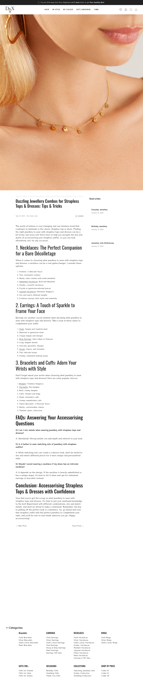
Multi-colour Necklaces (84, 643)
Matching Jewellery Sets (84, 671)
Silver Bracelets (25, 640)
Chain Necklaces (81, 653)
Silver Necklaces (81, 640)
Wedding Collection (82, 676)
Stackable (23, 387)
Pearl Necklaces (81, 655)
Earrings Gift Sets (54, 653)
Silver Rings (106, 640)
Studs (21, 329)
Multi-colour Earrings (55, 643)
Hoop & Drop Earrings (56, 648)
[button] (47, 9)
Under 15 (105, 673)
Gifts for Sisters (26, 676)
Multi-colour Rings (109, 643)
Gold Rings (106, 637)
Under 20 (105, 676)
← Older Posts (21, 526)
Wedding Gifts (52, 673)
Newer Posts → (78, 526)
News (25, 196)
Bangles (22, 384)
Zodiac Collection (81, 673)
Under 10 (105, 671)
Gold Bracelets (25, 637)
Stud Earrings (52, 645)
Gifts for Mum (25, 673)
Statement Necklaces (28, 282)
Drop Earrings (25, 339)
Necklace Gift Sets (82, 658)
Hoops (22, 349)
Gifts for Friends (26, 671)
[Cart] (136, 9)
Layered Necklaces (27, 292)
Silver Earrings (52, 640)
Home (18, 196)
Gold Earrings (52, 637)
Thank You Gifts (53, 676)
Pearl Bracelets (25, 645)
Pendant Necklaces (82, 648)
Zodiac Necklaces (81, 645)
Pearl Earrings (52, 650)
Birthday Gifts (52, 671)
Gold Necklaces (81, 637)
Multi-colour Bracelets (28, 643)
